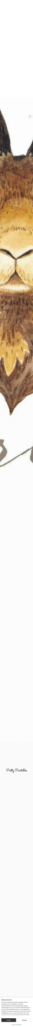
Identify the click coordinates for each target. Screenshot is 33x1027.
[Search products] (30, 116)
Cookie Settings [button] (16, 1025)
